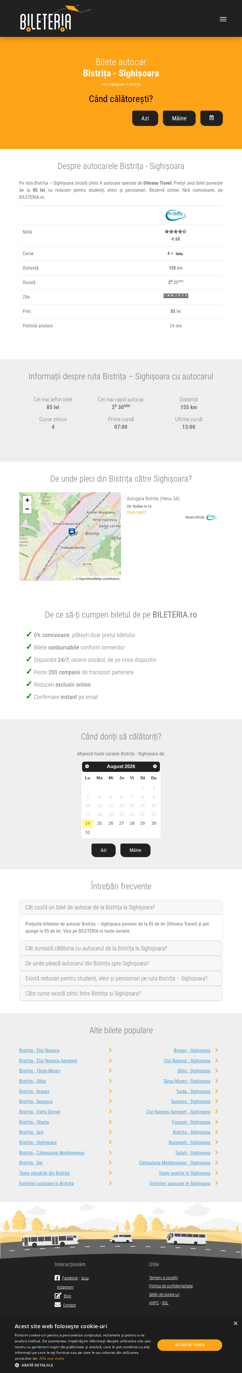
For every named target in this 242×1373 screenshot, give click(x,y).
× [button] (235, 1323)
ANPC (154, 1302)
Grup (85, 1278)
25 (99, 823)
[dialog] (121, 1345)
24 (87, 823)
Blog (67, 1296)
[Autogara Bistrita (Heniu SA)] (73, 532)
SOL (165, 1302)
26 (111, 823)
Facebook (70, 1278)
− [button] (27, 509)
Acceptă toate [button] (190, 1344)
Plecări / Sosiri (136, 512)
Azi (145, 118)
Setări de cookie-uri (164, 1294)
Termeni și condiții (163, 1277)
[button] (83, 1365)
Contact (69, 1305)
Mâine (179, 118)
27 (121, 823)
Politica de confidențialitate (171, 1286)
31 (87, 832)
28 (132, 823)
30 (154, 823)
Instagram (65, 1287)
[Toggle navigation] (223, 18)
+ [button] (27, 500)
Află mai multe (51, 1358)
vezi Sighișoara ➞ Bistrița (121, 84)
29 (142, 823)
